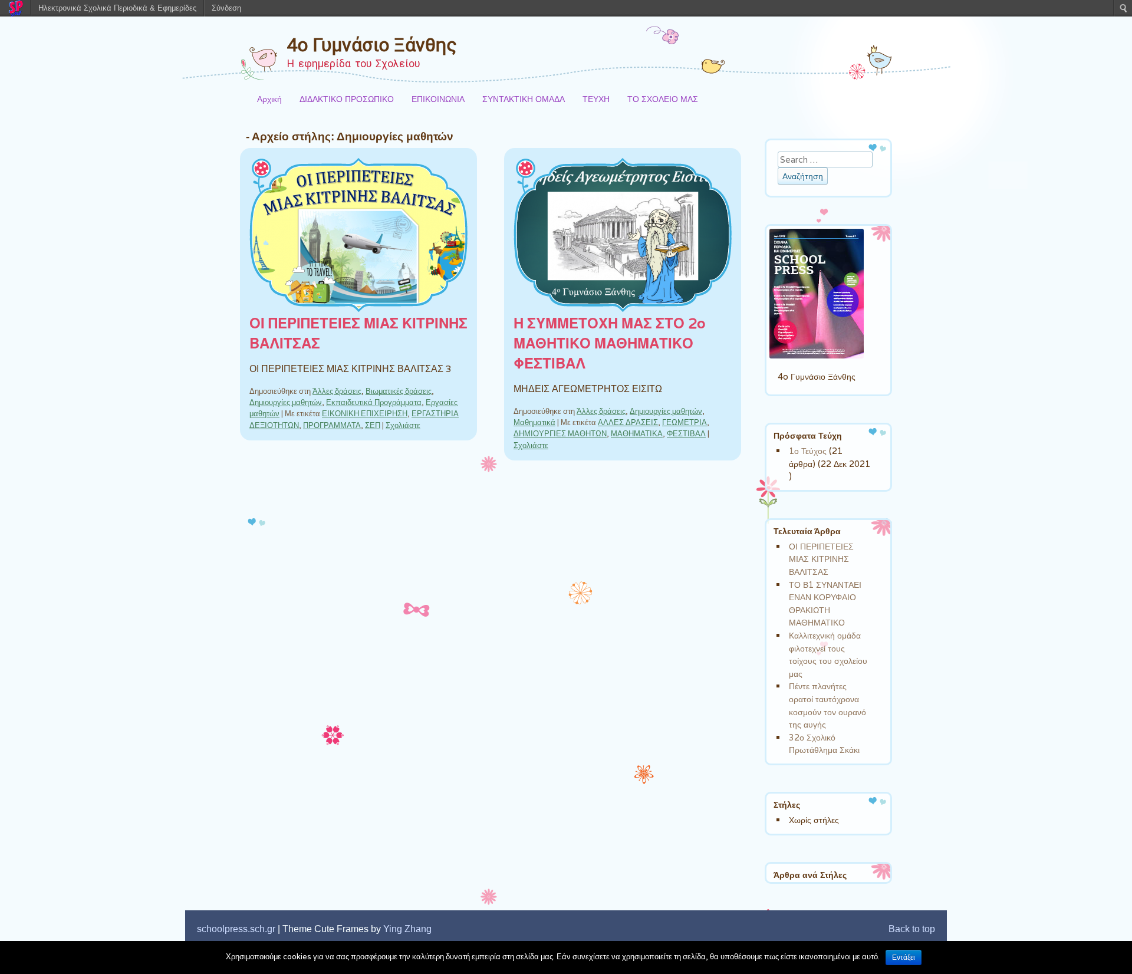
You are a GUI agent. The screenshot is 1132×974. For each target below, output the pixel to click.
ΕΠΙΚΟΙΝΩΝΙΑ (438, 98)
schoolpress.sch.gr (236, 929)
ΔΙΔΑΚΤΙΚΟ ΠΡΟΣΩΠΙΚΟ (347, 98)
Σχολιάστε (403, 425)
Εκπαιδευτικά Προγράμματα (374, 402)
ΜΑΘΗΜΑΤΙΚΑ (637, 434)
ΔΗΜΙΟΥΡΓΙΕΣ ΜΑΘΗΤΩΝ (560, 434)
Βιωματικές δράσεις (399, 391)
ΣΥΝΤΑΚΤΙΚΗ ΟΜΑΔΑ (523, 98)
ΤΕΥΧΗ (596, 98)
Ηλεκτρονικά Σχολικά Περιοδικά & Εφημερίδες (117, 8)
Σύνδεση (226, 8)
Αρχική (269, 98)
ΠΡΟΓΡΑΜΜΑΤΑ (332, 425)
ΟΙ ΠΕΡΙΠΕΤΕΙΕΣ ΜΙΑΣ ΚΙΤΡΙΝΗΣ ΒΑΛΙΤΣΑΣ (821, 559)
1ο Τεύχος (808, 450)
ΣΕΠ (372, 425)
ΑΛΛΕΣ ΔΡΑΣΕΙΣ (628, 422)
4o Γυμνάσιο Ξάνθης (372, 45)
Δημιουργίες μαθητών (285, 402)
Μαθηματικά (534, 422)
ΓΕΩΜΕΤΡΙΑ (684, 422)
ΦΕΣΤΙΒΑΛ (686, 434)
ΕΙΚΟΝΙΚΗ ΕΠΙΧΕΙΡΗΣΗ (364, 414)
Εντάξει (903, 957)
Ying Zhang (407, 929)
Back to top (912, 929)
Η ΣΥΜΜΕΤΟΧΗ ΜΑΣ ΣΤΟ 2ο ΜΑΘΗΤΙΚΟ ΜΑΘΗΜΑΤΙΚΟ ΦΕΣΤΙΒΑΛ (610, 344)
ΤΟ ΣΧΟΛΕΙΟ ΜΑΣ (662, 98)
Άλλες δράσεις (336, 391)
